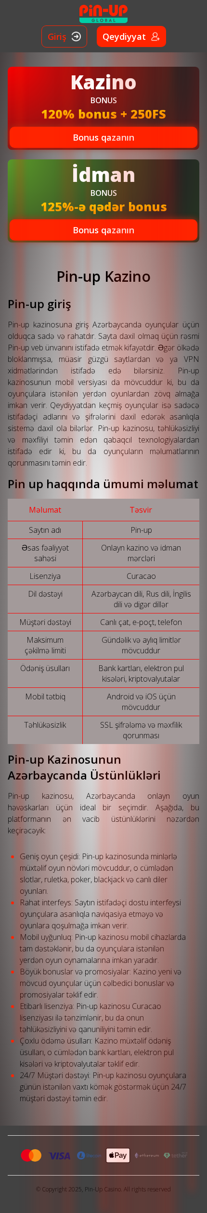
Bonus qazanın (103, 137)
